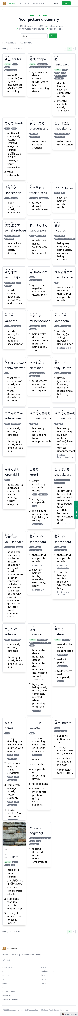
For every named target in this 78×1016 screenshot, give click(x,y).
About (4, 971)
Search (53, 36)
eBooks (27, 3)
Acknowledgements (10, 999)
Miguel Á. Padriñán (15, 848)
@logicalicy (52, 1010)
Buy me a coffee (38, 3)
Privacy (43, 979)
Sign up (66, 3)
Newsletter (6, 995)
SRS (21, 3)
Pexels (5, 849)
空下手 (68, 348)
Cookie (43, 983)
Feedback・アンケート (49, 971)
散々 (42, 565)
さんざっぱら (63, 567)
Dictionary (12, 3)
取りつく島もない (65, 457)
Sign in (56, 3)
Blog (4, 987)
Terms (43, 975)
